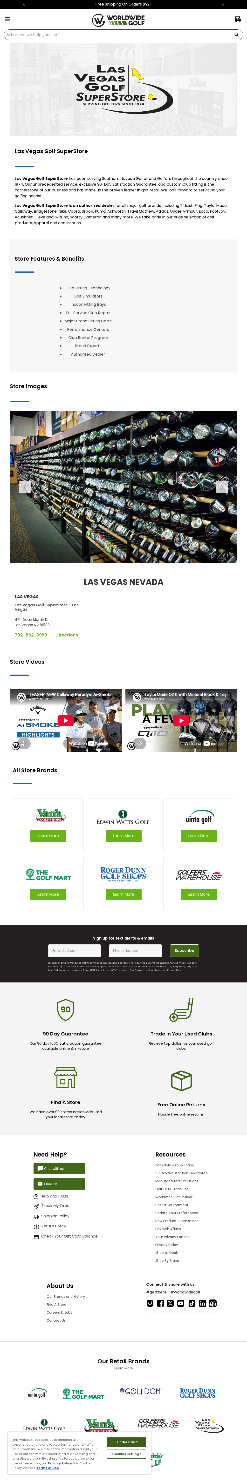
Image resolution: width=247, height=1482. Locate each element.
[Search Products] (238, 34)
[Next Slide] (223, 4)
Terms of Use (47, 1468)
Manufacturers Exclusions (176, 1181)
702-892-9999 (31, 635)
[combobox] (123, 34)
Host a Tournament (171, 1205)
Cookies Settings (126, 1454)
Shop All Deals (166, 1252)
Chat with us (54, 1168)
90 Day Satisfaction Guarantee (181, 1173)
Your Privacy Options (172, 1236)
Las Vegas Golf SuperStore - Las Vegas (47, 607)
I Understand (127, 1442)
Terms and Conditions (148, 970)
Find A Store (56, 1304)
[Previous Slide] (24, 4)
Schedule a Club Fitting (174, 1165)
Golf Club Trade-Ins (171, 1189)
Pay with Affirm (168, 1228)
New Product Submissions (176, 1220)
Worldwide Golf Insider (173, 1197)
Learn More (123, 1368)
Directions (66, 635)
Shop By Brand (167, 1260)
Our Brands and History (66, 1296)
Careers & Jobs (59, 1312)
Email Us (50, 1184)
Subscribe (184, 950)
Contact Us (56, 1320)
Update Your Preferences (176, 1213)
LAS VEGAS (27, 597)
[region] (79, 1453)
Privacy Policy (175, 970)
